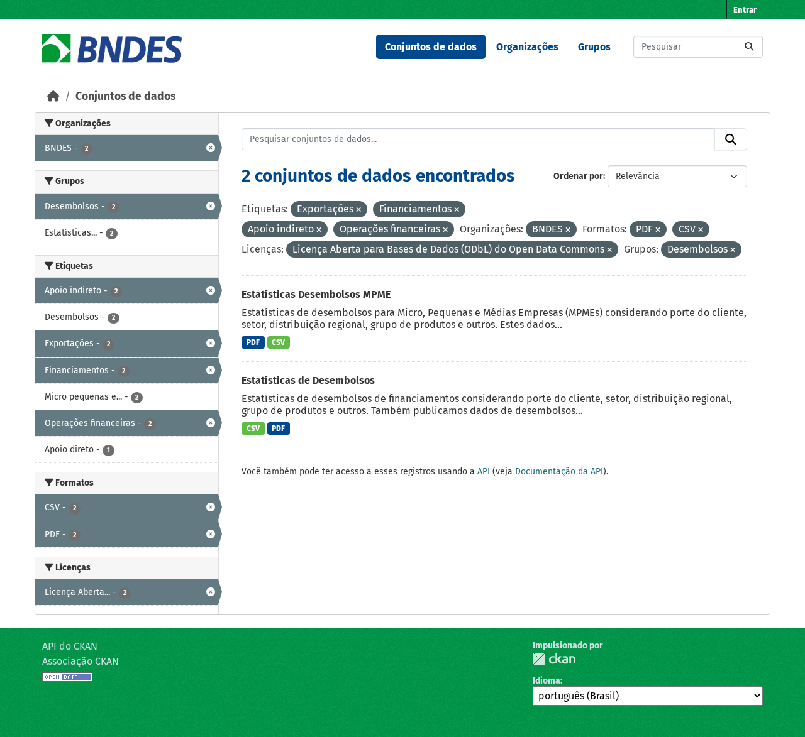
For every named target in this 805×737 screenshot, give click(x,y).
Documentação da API (559, 471)
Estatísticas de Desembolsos (308, 380)
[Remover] (358, 210)
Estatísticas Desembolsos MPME (316, 294)
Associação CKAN (80, 661)
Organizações (527, 47)
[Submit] (749, 47)
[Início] (53, 96)
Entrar (745, 9)
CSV (278, 342)
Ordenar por (578, 176)
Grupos (594, 47)
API (483, 471)
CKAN (554, 658)
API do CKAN (69, 646)
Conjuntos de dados (431, 47)
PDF (253, 342)
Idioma (546, 680)
